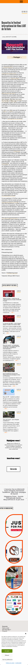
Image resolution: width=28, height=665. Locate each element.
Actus (4, 36)
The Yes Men (5, 101)
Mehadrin (11, 608)
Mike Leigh (14, 101)
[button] (25, 633)
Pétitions (17, 535)
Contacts (4, 631)
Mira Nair (12, 99)
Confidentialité (18, 663)
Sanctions (17, 533)
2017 (5, 110)
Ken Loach (19, 99)
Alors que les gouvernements (10, 217)
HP (16, 602)
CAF (17, 600)
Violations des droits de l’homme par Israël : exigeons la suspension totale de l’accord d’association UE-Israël (14, 523)
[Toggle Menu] (24, 2)
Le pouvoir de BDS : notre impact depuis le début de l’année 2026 (12, 324)
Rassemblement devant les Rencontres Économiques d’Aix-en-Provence (11, 375)
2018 (11, 110)
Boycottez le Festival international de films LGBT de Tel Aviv (14, 26)
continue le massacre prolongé (10, 201)
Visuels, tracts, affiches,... (14, 613)
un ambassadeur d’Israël (8, 195)
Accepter (7, 651)
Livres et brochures (13, 606)
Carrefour (12, 602)
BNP (14, 600)
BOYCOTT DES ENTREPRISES (14, 555)
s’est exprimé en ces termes (14, 118)
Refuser (7, 655)
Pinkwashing (5, 163)
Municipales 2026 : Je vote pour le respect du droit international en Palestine (14, 571)
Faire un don (13, 469)
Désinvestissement (20, 596)
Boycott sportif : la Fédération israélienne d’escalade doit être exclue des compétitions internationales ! (11, 347)
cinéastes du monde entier (9, 73)
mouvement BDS (8, 66)
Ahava (16, 598)
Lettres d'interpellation (14, 560)
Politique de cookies (10, 663)
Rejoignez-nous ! (13, 441)
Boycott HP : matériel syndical (11, 396)
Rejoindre (5, 626)
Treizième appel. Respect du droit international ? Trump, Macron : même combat (14, 546)
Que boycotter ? (14, 594)
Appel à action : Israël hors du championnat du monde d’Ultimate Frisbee (12, 299)
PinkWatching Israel (12, 273)
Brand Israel (16, 150)
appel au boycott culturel (8, 92)
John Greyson (5, 99)
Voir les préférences (7, 659)
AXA (10, 600)
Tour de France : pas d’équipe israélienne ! (11, 420)
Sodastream (13, 610)
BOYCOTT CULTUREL (11, 36)
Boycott (11, 596)
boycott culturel (15, 77)
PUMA (16, 608)
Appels (11, 533)
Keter (14, 604)
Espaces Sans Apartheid (14, 580)
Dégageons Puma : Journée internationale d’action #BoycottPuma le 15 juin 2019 (14, 498)
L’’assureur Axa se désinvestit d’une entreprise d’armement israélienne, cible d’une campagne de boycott (14, 491)
